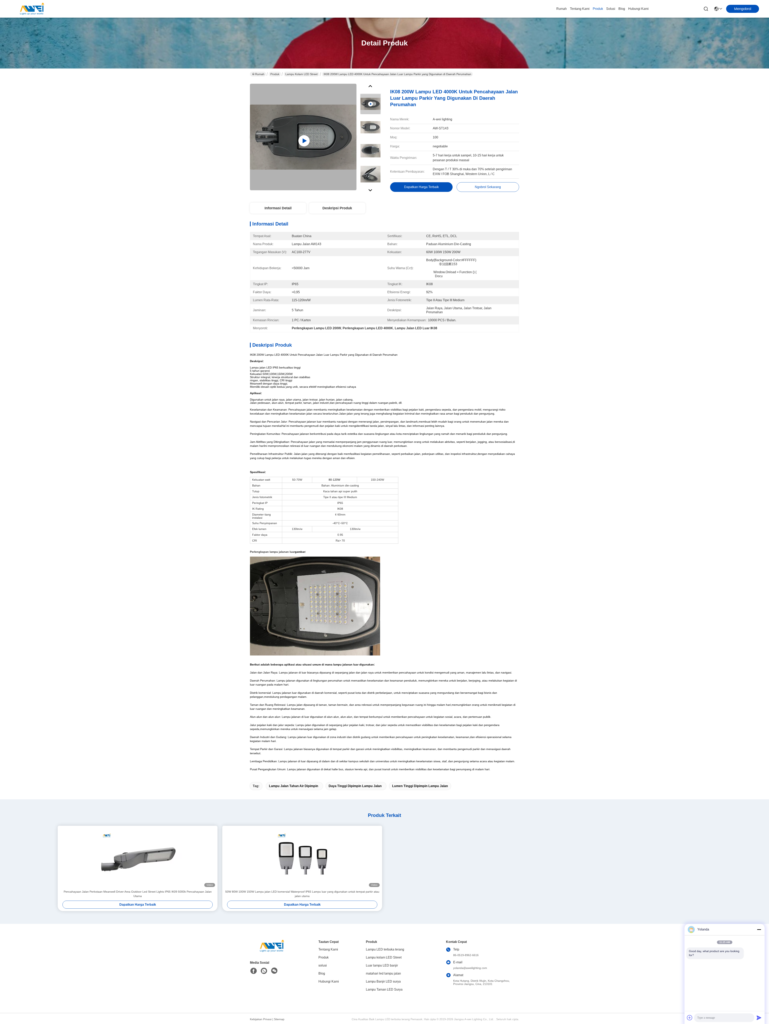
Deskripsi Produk (337, 208)
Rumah (561, 8)
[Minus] (759, 929)
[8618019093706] (264, 971)
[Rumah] (272, 951)
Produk (598, 8)
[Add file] (690, 1017)
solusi (610, 8)
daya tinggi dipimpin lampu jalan (355, 786)
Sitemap (279, 1019)
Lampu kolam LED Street (301, 74)
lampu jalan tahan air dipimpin (293, 786)
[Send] (759, 1017)
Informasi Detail (278, 208)
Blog (621, 8)
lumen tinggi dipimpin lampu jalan (420, 786)
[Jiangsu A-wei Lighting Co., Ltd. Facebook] (253, 971)
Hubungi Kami (638, 8)
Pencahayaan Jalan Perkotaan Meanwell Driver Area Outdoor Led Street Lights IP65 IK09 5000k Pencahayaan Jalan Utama (138, 894)
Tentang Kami (580, 8)
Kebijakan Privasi (261, 1019)
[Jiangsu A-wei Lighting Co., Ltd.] (32, 9)
